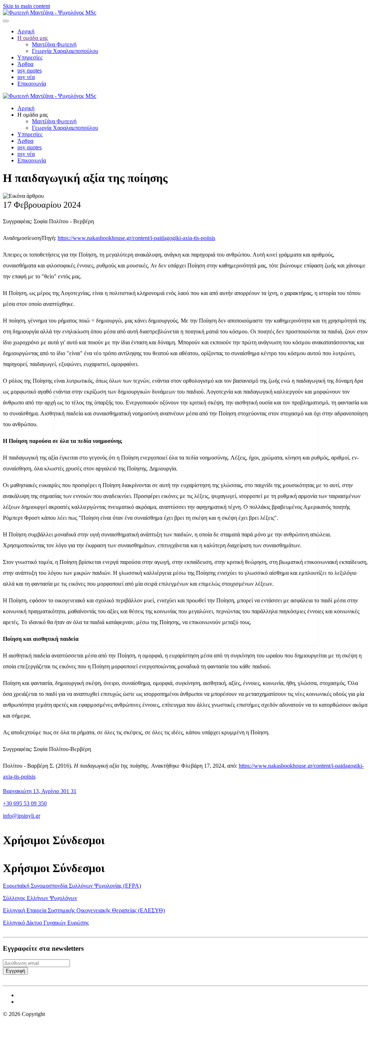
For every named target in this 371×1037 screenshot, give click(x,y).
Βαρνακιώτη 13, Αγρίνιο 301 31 (39, 791)
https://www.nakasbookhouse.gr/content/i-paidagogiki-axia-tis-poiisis (136, 238)
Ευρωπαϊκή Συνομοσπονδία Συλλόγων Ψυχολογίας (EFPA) (72, 886)
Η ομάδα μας (32, 38)
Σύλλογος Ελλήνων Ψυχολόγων (40, 898)
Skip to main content (26, 6)
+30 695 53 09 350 (25, 803)
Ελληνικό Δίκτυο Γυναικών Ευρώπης (46, 923)
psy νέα (26, 77)
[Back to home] (49, 12)
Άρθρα (25, 64)
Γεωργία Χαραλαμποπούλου (65, 51)
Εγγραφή (15, 971)
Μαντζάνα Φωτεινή (54, 44)
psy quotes (29, 70)
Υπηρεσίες (29, 57)
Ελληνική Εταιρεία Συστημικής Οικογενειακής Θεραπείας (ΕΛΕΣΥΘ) (84, 910)
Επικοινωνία (31, 83)
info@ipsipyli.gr (21, 816)
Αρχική (25, 31)
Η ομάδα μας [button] (32, 115)
